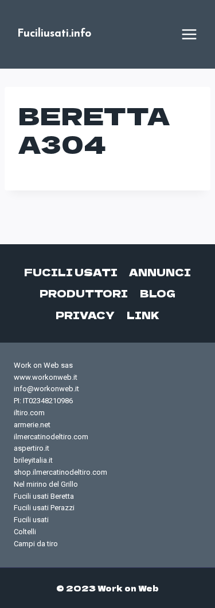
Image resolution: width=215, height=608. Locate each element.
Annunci (160, 272)
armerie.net (32, 424)
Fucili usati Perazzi (44, 507)
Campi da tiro (36, 543)
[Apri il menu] (189, 34)
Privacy (85, 315)
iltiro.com (29, 412)
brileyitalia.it (33, 460)
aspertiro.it (31, 448)
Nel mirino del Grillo (46, 484)
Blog (157, 293)
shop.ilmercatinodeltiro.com (60, 472)
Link (143, 315)
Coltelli (25, 531)
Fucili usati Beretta (44, 496)
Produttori (84, 293)
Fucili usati (71, 272)
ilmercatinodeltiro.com (51, 436)
